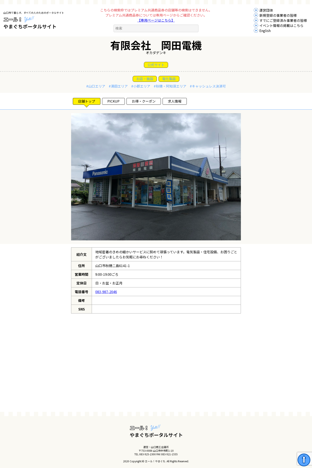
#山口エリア (95, 86)
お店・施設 (144, 78)
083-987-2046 (106, 291)
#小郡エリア (140, 86)
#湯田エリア (118, 86)
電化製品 (169, 78)
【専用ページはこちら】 (156, 20)
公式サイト (156, 64)
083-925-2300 (147, 454)
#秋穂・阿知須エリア (170, 86)
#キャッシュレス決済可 (208, 86)
